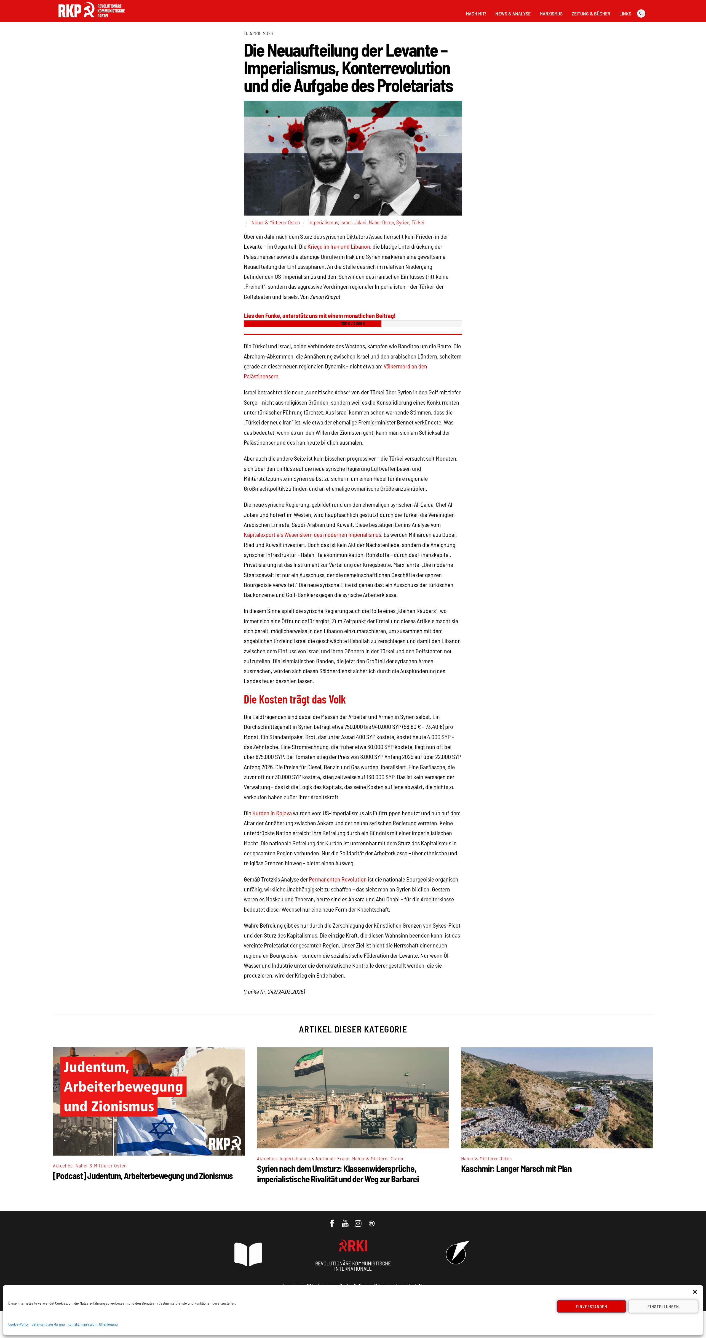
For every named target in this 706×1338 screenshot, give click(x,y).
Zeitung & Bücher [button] (591, 13)
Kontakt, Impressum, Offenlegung (93, 1324)
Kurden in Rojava (272, 812)
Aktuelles (63, 1165)
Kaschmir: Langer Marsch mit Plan (516, 1168)
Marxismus (551, 13)
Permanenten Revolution (338, 879)
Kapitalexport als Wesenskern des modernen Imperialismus (312, 534)
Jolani (360, 222)
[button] (695, 1292)
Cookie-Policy (18, 1324)
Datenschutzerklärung (48, 1324)
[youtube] (346, 1220)
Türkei (417, 222)
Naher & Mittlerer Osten (276, 222)
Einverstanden (592, 1306)
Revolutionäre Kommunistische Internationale (353, 1266)
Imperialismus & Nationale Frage (315, 1158)
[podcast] (372, 1220)
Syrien (402, 222)
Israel (346, 222)
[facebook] (332, 1220)
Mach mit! (476, 13)
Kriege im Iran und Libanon (338, 246)
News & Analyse (513, 13)
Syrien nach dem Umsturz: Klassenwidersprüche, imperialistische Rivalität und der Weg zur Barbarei (338, 1173)
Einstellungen (663, 1306)
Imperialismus (323, 222)
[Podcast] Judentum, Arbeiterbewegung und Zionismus (143, 1175)
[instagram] (359, 1220)
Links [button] (625, 13)
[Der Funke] (91, 19)
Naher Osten (381, 222)
